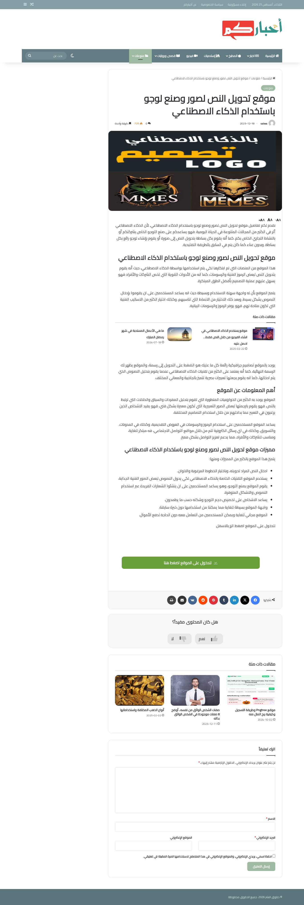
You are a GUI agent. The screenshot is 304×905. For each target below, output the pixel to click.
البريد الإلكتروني (265, 837)
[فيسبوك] (255, 600)
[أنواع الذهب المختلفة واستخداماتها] (139, 690)
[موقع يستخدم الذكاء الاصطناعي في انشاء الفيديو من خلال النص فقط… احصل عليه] (263, 334)
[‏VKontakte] (192, 600)
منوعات (140, 56)
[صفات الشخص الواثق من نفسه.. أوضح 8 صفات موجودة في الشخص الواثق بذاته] (195, 690)
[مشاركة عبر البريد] (182, 600)
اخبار (252, 56)
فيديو (190, 56)
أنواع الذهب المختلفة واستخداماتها (142, 710)
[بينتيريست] (213, 600)
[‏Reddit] (203, 600)
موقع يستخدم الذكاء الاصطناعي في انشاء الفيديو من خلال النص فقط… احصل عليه (224, 337)
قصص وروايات (166, 56)
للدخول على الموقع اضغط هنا (188, 562)
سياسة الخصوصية (212, 4)
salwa (264, 123)
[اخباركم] (252, 29)
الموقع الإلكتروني (181, 837)
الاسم (270, 818)
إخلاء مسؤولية (237, 4)
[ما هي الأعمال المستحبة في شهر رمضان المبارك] (179, 334)
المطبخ (233, 56)
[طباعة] (171, 600)
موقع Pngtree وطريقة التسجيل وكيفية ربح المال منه (255, 712)
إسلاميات (210, 56)
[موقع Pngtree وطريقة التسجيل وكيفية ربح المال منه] (250, 690)
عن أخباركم (190, 4)
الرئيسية (270, 56)
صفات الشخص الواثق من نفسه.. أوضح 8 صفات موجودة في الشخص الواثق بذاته (195, 714)
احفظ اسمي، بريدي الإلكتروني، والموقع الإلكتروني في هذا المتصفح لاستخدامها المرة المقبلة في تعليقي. (207, 856)
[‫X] (244, 600)
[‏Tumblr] (223, 600)
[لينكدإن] (234, 600)
